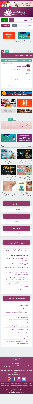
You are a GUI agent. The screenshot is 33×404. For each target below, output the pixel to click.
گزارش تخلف (5, 86)
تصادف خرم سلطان (16, 234)
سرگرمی (24, 41)
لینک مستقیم (15, 86)
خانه (30, 19)
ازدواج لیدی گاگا (16, 209)
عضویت (4, 20)
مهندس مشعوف (21, 66)
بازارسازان (12, 392)
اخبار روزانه (17, 41)
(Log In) (21, 127)
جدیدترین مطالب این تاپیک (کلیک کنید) (19, 60)
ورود (11, 20)
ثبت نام (28, 125)
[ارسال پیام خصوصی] (28, 70)
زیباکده (30, 41)
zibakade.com (22, 390)
